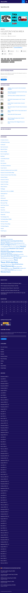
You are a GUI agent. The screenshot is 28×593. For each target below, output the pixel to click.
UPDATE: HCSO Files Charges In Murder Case (10, 290)
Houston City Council (16, 248)
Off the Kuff (3, 198)
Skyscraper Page (4, 202)
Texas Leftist (4, 1)
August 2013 (3, 518)
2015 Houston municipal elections (12, 241)
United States (3, 368)
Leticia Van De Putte (12, 256)
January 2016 (3, 451)
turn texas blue (9, 270)
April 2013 (3, 528)
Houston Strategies (4, 181)
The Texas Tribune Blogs (5, 223)
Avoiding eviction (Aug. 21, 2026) (7, 581)
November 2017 (4, 406)
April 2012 (3, 556)
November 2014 (4, 483)
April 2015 (3, 472)
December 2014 (4, 481)
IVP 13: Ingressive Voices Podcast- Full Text (9, 285)
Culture (2, 349)
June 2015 (3, 467)
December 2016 (4, 425)
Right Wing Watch (4, 200)
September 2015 (4, 460)
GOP (1, 246)
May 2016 (3, 441)
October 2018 (3, 388)
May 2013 (3, 525)
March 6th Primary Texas (23, 256)
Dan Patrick (13, 244)
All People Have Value (5, 142)
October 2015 (3, 458)
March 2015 (3, 474)
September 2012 (4, 544)
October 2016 (3, 430)
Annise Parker (5, 243)
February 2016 (4, 448)
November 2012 (4, 539)
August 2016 (3, 434)
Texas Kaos (3, 209)
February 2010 (4, 563)
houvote (3, 256)
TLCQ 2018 (3, 270)
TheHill (2, 228)
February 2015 (4, 476)
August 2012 (3, 546)
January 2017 (3, 423)
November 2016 (4, 427)
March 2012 (3, 558)
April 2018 (3, 395)
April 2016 (3, 444)
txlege (15, 270)
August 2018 (3, 390)
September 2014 (4, 488)
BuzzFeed (2, 156)
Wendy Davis (6, 272)
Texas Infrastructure (18, 266)
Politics (2, 361)
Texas (16, 260)
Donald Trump (18, 244)
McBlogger (3, 188)
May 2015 (3, 469)
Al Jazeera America (4, 139)
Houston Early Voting (5, 250)
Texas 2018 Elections (17, 264)
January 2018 (3, 402)
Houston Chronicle (5, 248)
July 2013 (3, 521)
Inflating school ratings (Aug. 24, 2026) (8, 577)
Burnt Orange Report (5, 153)
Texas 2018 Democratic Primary (6, 264)
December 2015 (4, 453)
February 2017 (4, 420)
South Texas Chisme (5, 205)
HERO (9, 246)
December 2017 (4, 404)
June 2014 (3, 495)
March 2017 (3, 418)
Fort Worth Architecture (6, 165)
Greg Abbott (5, 246)
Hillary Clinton (13, 246)
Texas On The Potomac (5, 212)
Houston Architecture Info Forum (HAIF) (9, 170)
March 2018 (3, 397)
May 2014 (3, 497)
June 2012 (3, 551)
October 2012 (3, 542)
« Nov (2, 315)
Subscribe (4, 79)
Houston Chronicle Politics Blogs (7, 172)
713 (8, 58)
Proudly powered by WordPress (6, 591)
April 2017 (3, 416)
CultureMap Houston (5, 158)
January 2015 (3, 479)
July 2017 (3, 411)
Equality (2, 351)
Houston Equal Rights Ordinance (12, 251)
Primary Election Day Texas (5, 260)
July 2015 (3, 465)
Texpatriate (3, 214)
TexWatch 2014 (23, 268)
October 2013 (3, 514)
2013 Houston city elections (7, 239)
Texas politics (4, 268)
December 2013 (4, 509)
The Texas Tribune (4, 221)
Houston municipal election (6, 253)
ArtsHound (3, 144)
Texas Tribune (10, 268)
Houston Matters (4, 177)
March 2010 (3, 560)
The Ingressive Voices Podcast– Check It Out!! (10, 288)
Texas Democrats (7, 266)
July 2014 (3, 493)
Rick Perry (11, 260)
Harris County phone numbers (20, 58)
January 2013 (3, 535)
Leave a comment (12, 36)
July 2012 (3, 549)
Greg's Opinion (4, 167)
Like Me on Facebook (6, 129)
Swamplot (3, 207)
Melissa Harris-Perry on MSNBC (7, 191)
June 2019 (3, 378)
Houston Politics (21, 254)
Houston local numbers (16, 60)
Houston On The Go (5, 179)
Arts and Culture (4, 347)
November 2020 (4, 376)
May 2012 (3, 553)
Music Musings (4, 358)
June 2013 (3, 523)
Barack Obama (13, 243)
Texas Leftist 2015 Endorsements (14, 114)
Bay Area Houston (4, 146)
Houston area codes (6, 60)
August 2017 (3, 409)
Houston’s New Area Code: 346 (12, 32)
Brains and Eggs (4, 151)
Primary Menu (26, 1)
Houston (3, 29)
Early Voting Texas (23, 244)
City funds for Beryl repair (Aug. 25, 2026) (9, 574)
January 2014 (3, 507)
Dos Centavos (3, 163)
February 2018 (4, 399)
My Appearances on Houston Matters (11, 568)
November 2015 (4, 455)
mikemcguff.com (4, 193)
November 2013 (4, 511)
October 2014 (3, 486)
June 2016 (3, 439)
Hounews (18, 246)
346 (5, 58)
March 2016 (3, 446)
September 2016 (4, 432)
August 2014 (3, 490)
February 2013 (4, 532)
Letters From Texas (4, 184)
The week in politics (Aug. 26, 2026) (8, 570)
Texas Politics (3, 365)
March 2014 (3, 502)
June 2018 (3, 392)
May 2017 (3, 413)
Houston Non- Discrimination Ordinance (9, 254)
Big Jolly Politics (4, 149)
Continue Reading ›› (18, 47)
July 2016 (3, 437)
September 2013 (4, 516)
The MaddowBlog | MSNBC (6, 219)
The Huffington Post (5, 216)
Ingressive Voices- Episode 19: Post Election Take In (11, 283)
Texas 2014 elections (9, 262)
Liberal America (4, 186)
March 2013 (3, 530)
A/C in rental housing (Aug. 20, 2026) (8, 584)
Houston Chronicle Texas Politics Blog (8, 174)
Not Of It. (2, 195)
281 (2, 58)
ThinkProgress (4, 230)
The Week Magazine (5, 226)
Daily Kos (3, 160)
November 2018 (4, 385)
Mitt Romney (4, 258)
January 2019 (3, 381)
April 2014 (3, 500)
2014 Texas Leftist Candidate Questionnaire (16, 95)
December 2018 (4, 383)
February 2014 (4, 504)
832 (11, 58)
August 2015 (3, 462)
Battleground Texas (20, 243)
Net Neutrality (10, 258)
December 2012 (4, 537)
